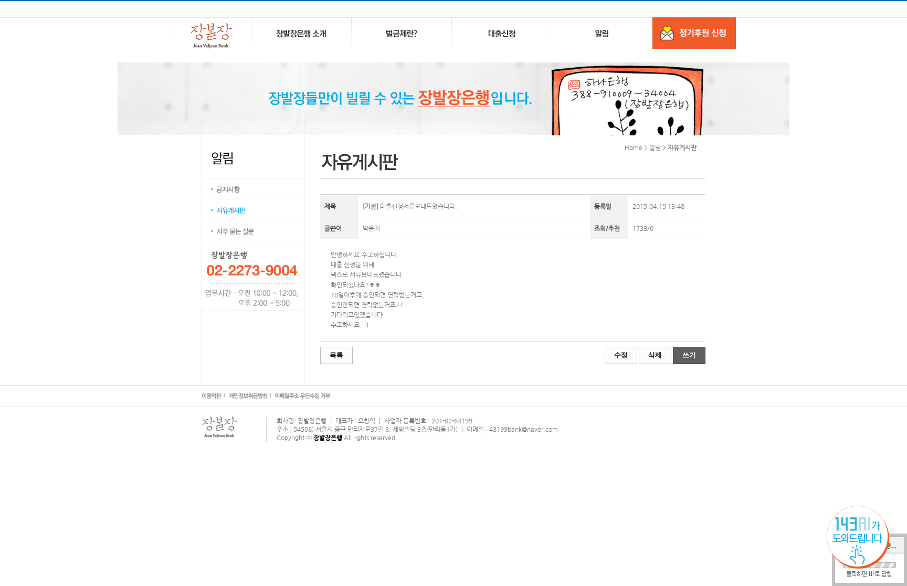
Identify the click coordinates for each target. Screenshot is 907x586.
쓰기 (689, 355)
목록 (336, 355)
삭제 (655, 355)
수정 (621, 355)
